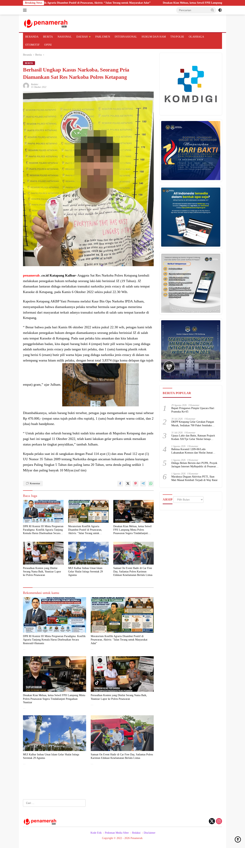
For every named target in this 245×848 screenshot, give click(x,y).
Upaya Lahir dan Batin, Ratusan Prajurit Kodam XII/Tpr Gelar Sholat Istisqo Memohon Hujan (193, 437)
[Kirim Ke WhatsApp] (151, 484)
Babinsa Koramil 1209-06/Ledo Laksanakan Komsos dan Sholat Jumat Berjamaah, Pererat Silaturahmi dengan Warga (192, 451)
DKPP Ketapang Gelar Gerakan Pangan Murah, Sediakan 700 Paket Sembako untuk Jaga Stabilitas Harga (192, 424)
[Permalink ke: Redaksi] (26, 85)
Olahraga (196, 36)
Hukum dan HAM (154, 36)
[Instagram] (219, 821)
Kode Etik (96, 832)
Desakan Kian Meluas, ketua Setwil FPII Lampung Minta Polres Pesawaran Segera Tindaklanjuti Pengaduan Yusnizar (132, 530)
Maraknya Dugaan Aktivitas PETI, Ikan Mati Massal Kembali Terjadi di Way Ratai (194, 478)
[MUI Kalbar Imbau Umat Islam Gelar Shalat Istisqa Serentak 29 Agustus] (88, 553)
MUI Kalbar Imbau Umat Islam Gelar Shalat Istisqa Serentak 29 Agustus (85, 571)
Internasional (126, 36)
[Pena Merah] (46, 23)
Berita (48, 36)
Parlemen (102, 36)
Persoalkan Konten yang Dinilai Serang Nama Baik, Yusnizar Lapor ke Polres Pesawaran (42, 571)
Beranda (31, 36)
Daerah (82, 36)
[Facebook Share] (120, 484)
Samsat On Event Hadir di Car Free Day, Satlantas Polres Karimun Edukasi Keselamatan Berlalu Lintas (132, 571)
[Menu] (25, 10)
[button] (212, 10)
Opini (48, 44)
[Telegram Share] (143, 484)
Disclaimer (149, 832)
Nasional (65, 36)
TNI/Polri (177, 36)
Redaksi (34, 84)
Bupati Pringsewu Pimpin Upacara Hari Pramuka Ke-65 (192, 410)
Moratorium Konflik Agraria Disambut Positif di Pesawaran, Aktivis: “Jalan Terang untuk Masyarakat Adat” (85, 530)
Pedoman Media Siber (117, 832)
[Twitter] (212, 821)
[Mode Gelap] (220, 10)
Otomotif (32, 44)
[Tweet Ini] (128, 484)
